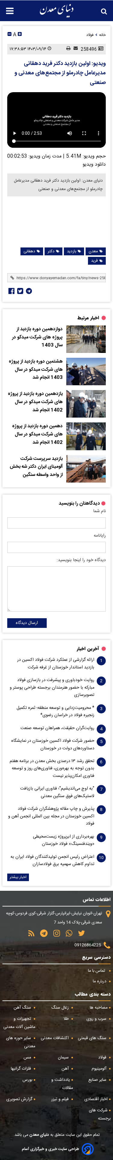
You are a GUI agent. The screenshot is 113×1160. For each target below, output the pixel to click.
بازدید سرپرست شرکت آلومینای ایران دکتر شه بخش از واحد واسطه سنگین (36, 467)
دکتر (51, 251)
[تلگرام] (28, 291)
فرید (94, 260)
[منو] (7, 7)
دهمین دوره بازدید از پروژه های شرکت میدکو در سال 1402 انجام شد (37, 434)
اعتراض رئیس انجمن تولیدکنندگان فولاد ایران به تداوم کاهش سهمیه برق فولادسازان (52, 860)
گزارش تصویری (19, 1099)
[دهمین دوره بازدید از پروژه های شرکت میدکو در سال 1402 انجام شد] (86, 436)
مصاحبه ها (99, 1007)
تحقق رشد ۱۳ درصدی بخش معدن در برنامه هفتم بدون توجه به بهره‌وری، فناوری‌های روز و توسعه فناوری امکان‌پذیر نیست (52, 769)
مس (28, 1057)
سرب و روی (97, 1019)
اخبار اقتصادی (96, 1099)
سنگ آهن (23, 1007)
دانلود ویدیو (94, 164)
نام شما (99, 511)
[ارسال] (74, 49)
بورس (27, 1080)
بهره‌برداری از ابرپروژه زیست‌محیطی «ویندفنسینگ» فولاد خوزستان (63, 840)
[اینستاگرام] (54, 935)
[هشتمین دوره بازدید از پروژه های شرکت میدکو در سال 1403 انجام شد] (86, 371)
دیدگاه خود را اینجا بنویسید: (81, 560)
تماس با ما (97, 970)
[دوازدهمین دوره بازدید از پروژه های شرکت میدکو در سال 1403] (86, 339)
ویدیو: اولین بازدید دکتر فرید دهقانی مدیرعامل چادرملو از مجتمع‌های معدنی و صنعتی (60, 73)
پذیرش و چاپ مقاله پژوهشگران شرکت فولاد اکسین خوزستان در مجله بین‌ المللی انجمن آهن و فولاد (51, 816)
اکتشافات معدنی (55, 1038)
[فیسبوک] (10, 291)
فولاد (103, 1057)
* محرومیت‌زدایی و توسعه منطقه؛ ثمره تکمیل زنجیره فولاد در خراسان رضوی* (55, 711)
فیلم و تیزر (60, 1099)
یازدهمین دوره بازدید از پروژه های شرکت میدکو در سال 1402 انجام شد (35, 402)
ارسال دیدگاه (27, 623)
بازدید (71, 251)
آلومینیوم (100, 1068)
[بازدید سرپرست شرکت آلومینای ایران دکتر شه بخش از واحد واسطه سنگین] (86, 469)
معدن (93, 251)
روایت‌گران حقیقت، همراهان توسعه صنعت (57, 728)
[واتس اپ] (66, 935)
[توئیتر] (19, 291)
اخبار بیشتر (18, 877)
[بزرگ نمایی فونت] (19, 35)
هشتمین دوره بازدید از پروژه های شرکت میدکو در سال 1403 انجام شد (36, 370)
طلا (67, 1019)
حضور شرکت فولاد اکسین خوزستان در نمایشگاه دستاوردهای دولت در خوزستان (52, 744)
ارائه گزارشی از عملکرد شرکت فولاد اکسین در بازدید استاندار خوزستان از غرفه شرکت (55, 663)
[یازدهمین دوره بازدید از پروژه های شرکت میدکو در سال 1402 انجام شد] (86, 404)
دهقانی (29, 251)
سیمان (64, 1057)
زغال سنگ (60, 1007)
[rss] (31, 935)
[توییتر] (79, 935)
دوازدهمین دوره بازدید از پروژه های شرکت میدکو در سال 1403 (37, 337)
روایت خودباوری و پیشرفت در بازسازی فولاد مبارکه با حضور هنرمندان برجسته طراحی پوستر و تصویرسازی (52, 688)
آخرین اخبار (88, 648)
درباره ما (100, 981)
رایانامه (100, 535)
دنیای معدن (38, 1135)
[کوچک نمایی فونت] (9, 35)
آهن (65, 1068)
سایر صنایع (98, 1080)
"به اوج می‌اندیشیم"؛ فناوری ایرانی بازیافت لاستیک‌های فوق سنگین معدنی (57, 792)
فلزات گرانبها (21, 1068)
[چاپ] (67, 49)
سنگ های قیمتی (93, 1038)
